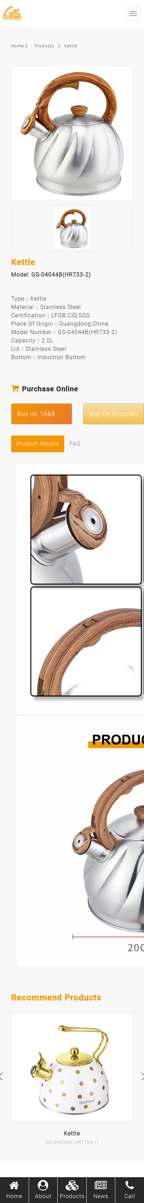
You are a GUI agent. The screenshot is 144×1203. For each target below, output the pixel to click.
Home (17, 46)
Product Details (37, 443)
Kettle (70, 46)
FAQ (75, 443)
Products (44, 46)
